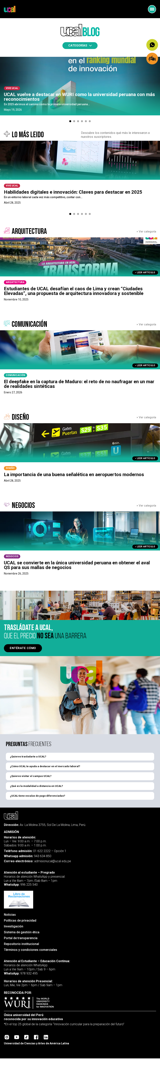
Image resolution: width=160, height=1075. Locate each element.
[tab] (70, 121)
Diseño (10, 468)
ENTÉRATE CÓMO (23, 648)
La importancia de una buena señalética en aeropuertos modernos (74, 474)
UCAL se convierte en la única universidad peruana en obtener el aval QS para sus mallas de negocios (77, 565)
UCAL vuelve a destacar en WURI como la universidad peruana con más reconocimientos (79, 97)
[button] (80, 757)
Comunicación (15, 375)
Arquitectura (15, 282)
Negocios (12, 556)
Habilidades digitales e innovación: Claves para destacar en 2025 (73, 192)
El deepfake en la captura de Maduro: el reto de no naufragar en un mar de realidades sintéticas (79, 384)
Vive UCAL (12, 88)
